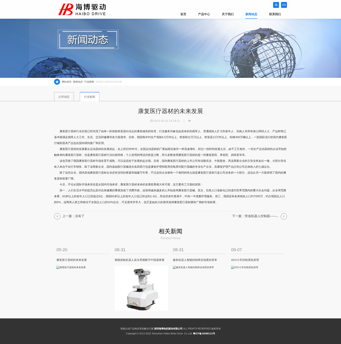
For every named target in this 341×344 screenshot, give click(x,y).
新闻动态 (78, 81)
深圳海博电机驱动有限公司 (168, 328)
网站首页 (66, 81)
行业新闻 (89, 81)
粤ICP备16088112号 (204, 333)
